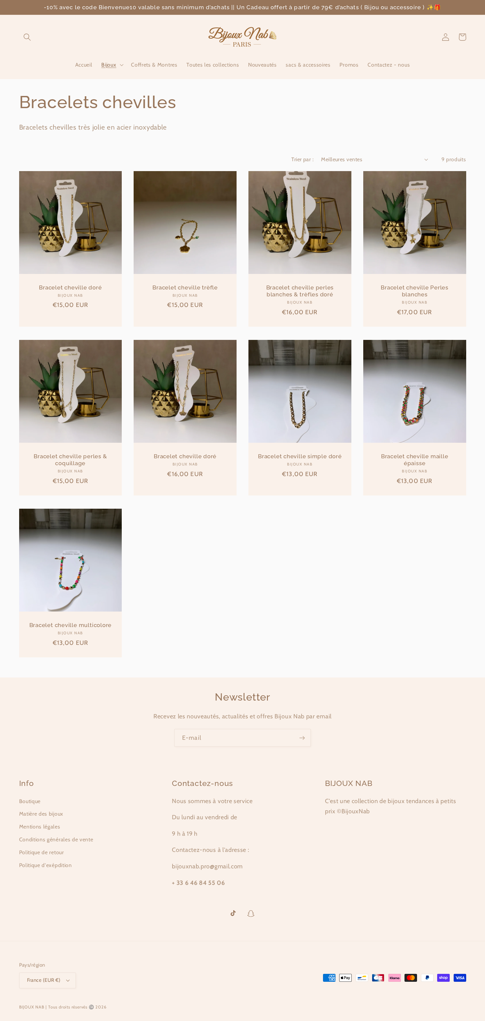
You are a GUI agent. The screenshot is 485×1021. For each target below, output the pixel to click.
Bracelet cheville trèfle (185, 287)
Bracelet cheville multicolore (70, 625)
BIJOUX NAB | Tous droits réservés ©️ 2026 (63, 1007)
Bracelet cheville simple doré (300, 456)
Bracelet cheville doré (70, 287)
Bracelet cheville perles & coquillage (70, 459)
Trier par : (302, 159)
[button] (27, 37)
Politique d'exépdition (45, 865)
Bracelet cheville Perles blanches (414, 291)
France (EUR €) (44, 980)
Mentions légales (39, 826)
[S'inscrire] (302, 738)
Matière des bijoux (41, 813)
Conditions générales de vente (56, 839)
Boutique (30, 801)
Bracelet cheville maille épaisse (414, 459)
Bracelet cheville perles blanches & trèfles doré (300, 291)
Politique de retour (41, 852)
